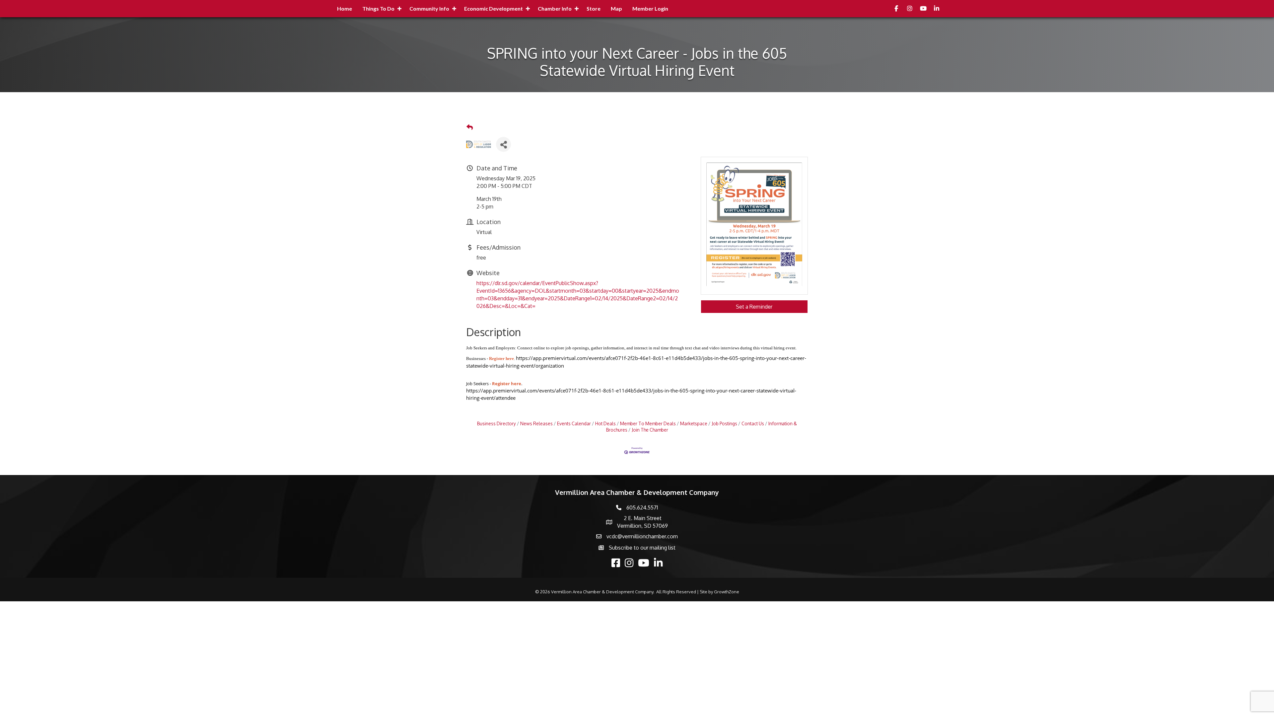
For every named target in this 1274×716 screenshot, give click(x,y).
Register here (501, 358)
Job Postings (724, 423)
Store (594, 8)
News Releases (536, 423)
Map (616, 8)
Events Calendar (574, 423)
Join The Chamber (650, 430)
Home (344, 8)
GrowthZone (726, 591)
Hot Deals (605, 423)
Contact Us (753, 423)
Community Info (429, 8)
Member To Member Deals (648, 423)
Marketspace (693, 423)
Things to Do (378, 8)
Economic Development (493, 8)
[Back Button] (469, 127)
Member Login (650, 8)
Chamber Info (555, 8)
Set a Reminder (754, 306)
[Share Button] (503, 144)
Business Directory (496, 423)
